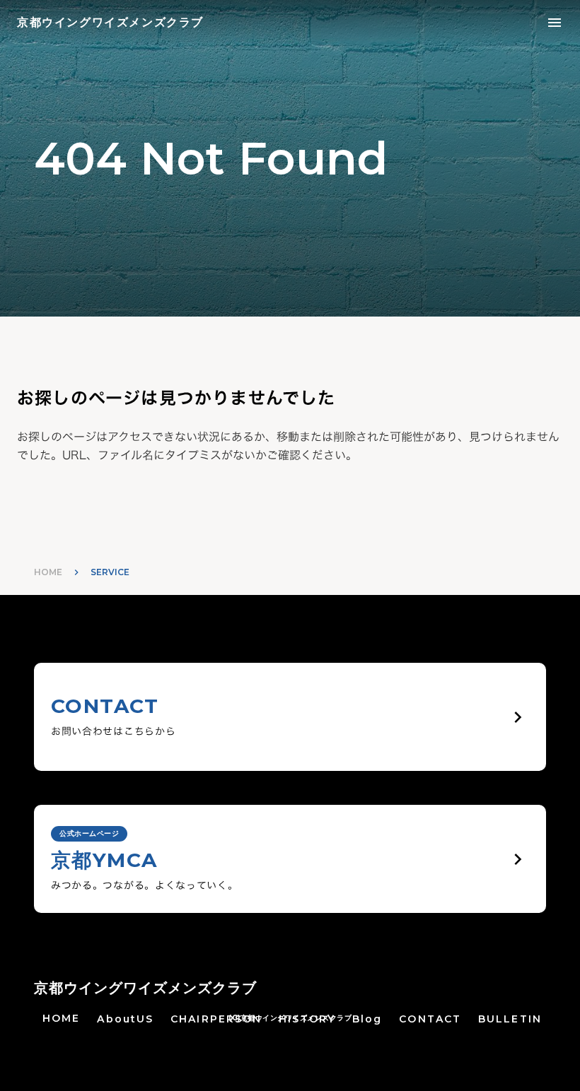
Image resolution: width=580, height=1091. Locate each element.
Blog (367, 1019)
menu (554, 22)
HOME (48, 572)
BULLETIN (510, 1019)
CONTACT (430, 1019)
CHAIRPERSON (216, 1019)
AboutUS (125, 1019)
